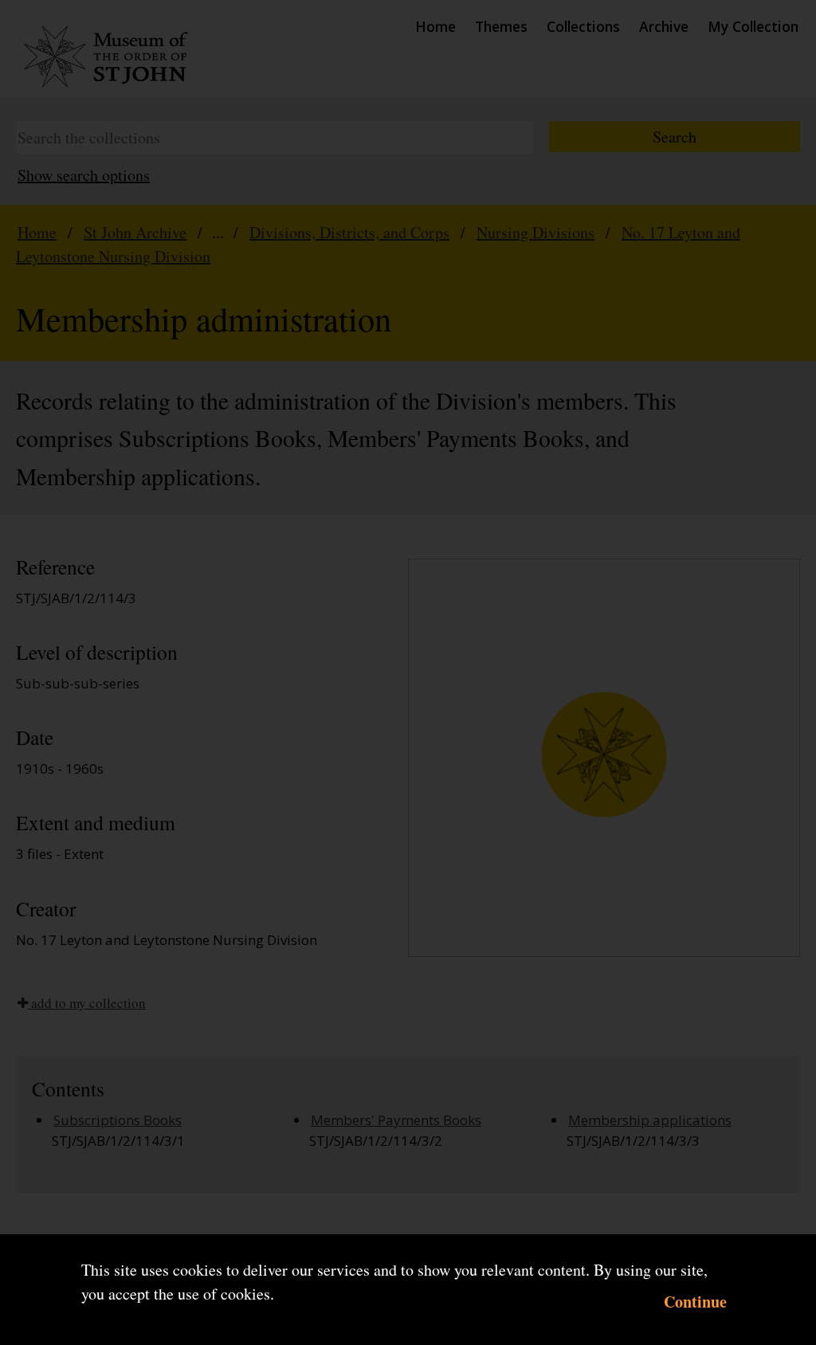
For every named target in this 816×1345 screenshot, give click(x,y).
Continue (695, 1301)
